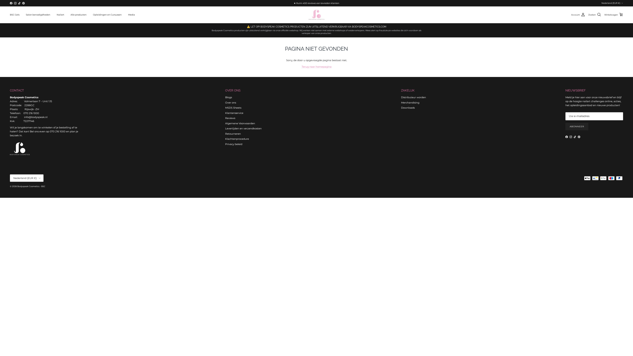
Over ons (230, 102)
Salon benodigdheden (38, 14)
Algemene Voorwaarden (240, 123)
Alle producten (79, 14)
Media (131, 14)
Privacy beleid (233, 144)
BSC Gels (14, 14)
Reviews (230, 118)
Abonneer (577, 126)
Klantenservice (234, 113)
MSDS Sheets (233, 107)
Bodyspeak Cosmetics (28, 186)
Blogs (228, 97)
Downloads (408, 107)
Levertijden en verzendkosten (243, 128)
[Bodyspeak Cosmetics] (316, 15)
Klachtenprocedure (237, 138)
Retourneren (233, 133)
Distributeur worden (413, 97)
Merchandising (410, 102)
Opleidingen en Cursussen (107, 14)
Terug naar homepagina (317, 66)
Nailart (60, 14)
